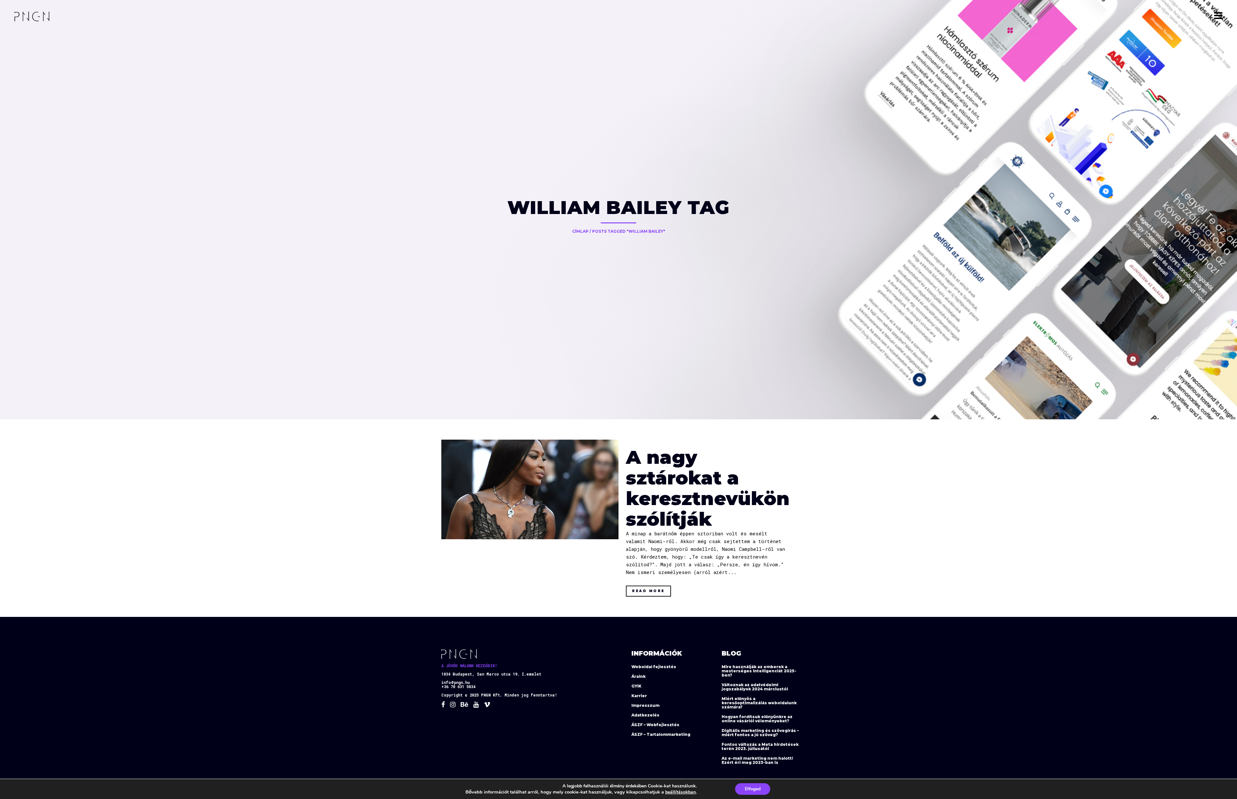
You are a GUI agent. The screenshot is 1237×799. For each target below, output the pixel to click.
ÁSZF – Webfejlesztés (655, 725)
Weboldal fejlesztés (653, 667)
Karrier (639, 696)
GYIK (636, 686)
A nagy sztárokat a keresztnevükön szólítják (708, 488)
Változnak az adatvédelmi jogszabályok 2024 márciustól (755, 687)
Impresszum (645, 705)
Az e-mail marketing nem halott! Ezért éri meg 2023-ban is (757, 760)
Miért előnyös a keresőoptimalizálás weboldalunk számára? (759, 703)
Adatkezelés (645, 715)
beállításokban (680, 792)
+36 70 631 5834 (458, 686)
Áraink (638, 676)
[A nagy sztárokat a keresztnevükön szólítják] (529, 489)
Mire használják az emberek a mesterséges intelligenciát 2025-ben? (759, 671)
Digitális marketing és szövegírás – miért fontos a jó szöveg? (760, 732)
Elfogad (753, 789)
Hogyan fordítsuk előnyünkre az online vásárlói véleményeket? (757, 719)
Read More (648, 591)
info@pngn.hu (455, 682)
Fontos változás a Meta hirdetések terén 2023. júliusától (760, 746)
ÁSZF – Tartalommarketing (660, 734)
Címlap (580, 231)
